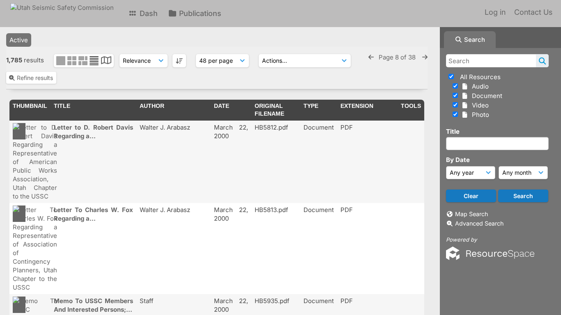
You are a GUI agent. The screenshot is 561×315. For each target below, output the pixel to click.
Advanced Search (479, 223)
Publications (199, 13)
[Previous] (371, 57)
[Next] (425, 57)
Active (18, 40)
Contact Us (533, 12)
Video (479, 105)
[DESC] (179, 60)
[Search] (542, 60)
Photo (479, 115)
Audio (479, 86)
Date (221, 106)
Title (453, 131)
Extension (356, 106)
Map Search (471, 213)
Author (152, 106)
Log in (495, 12)
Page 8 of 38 (398, 57)
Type (310, 106)
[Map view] (106, 61)
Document (485, 96)
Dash (148, 13)
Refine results (35, 77)
